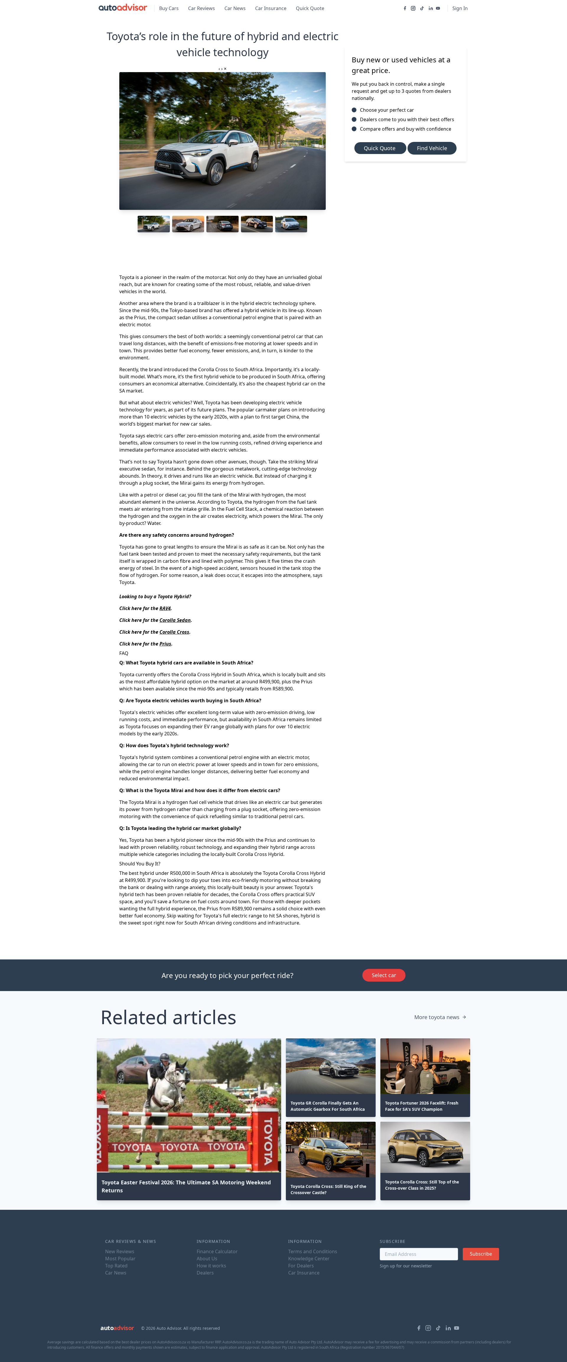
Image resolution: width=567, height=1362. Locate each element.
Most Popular (120, 1258)
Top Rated (116, 1265)
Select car (384, 975)
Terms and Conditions (312, 1251)
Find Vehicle (432, 148)
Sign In (460, 8)
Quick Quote (310, 8)
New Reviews (119, 1251)
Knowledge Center (309, 1258)
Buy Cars (169, 8)
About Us (207, 1258)
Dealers (205, 1272)
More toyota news (437, 1017)
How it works (211, 1265)
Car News (235, 8)
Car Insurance (270, 8)
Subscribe (481, 1254)
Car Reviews (201, 8)
